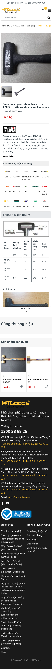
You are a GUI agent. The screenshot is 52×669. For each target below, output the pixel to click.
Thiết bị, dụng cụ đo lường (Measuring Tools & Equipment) (12, 538)
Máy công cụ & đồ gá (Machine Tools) (11, 548)
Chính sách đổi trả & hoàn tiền (37, 550)
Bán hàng (32, 539)
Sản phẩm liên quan (14, 341)
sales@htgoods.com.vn (19, 497)
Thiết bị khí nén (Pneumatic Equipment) (13, 570)
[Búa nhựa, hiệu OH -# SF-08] (13, 360)
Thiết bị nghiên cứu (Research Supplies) (11, 642)
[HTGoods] (11, 10)
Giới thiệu (5, 647)
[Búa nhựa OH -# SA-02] (39, 360)
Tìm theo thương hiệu (11, 531)
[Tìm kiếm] (48, 17)
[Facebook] (2, 502)
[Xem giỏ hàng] (43, 10)
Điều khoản (32, 543)
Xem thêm (8, 156)
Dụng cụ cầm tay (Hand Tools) (13, 578)
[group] (26, 58)
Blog (3, 652)
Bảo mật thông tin (36, 535)
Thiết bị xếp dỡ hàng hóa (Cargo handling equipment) (11, 625)
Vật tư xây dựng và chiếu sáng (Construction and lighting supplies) (10, 613)
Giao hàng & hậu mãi (37, 531)
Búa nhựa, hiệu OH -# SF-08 (12, 380)
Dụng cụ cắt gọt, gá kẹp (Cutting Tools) (13, 555)
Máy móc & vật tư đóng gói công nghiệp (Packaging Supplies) (12, 600)
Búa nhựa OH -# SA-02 (38, 380)
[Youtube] (7, 502)
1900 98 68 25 (38, 2)
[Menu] (49, 10)
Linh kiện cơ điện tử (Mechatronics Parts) (11, 563)
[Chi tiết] (21, 387)
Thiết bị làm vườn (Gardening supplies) (11, 635)
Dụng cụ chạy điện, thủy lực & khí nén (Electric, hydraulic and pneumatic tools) (13, 588)
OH (3, 376)
